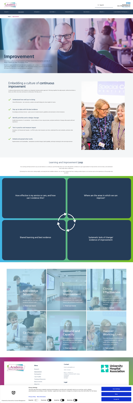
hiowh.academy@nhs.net (69, 367)
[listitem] (34, 198)
